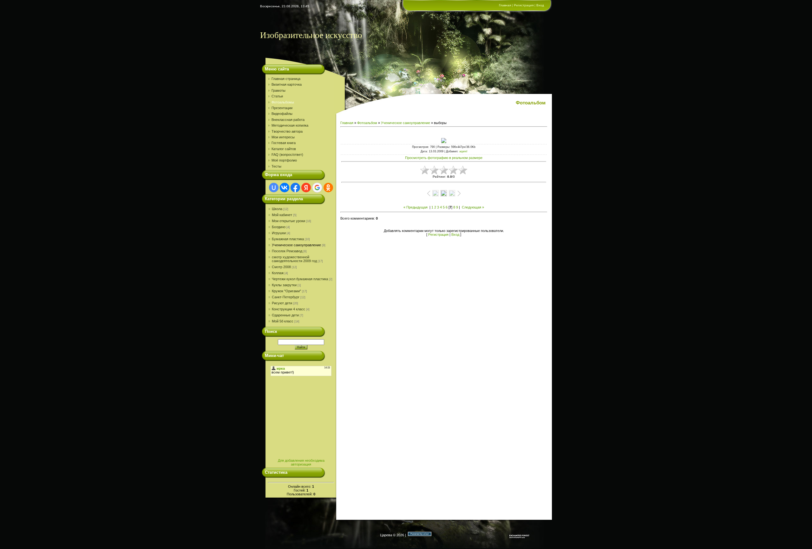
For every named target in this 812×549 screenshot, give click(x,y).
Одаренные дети (285, 315)
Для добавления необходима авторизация (301, 462)
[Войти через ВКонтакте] (284, 187)
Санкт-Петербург (285, 297)
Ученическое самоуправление (296, 245)
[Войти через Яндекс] (306, 187)
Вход (540, 5)
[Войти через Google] (317, 187)
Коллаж (278, 273)
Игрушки (279, 233)
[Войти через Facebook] (295, 187)
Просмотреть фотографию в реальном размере (443, 158)
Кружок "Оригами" (286, 291)
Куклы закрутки (284, 285)
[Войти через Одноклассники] (328, 187)
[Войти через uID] (273, 187)
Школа (277, 209)
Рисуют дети (282, 303)
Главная (505, 5)
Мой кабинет (282, 215)
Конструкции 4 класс (288, 309)
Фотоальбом (367, 123)
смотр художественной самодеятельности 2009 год (294, 259)
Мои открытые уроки (288, 221)
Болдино (278, 227)
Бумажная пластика (288, 239)
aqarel (463, 151)
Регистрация (524, 5)
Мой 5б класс (282, 321)
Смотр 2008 (281, 267)
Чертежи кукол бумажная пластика (300, 279)
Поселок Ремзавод (287, 251)
